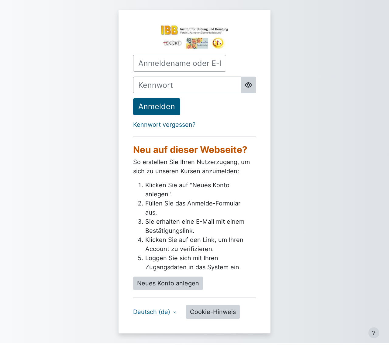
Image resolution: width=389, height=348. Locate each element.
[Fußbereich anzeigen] (373, 332)
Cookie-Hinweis (213, 311)
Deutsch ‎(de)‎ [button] (152, 311)
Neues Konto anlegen (168, 283)
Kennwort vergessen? (164, 124)
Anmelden (156, 106)
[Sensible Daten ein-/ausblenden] (248, 85)
